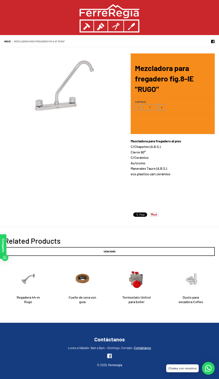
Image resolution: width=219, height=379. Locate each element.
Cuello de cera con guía (82, 299)
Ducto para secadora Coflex (191, 299)
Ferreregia (115, 365)
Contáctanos (142, 348)
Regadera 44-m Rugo (28, 299)
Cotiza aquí (172, 123)
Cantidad (140, 101)
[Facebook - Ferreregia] (213, 41)
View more (109, 251)
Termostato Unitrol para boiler (136, 299)
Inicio (7, 41)
